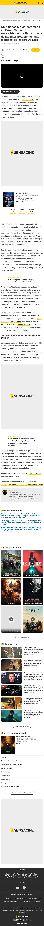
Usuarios (22, 209)
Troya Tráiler (11, 603)
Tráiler (18, 743)
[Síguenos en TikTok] (30, 875)
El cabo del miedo (22, 193)
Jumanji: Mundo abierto (8, 783)
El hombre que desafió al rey (10, 786)
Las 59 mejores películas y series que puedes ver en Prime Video (21, 281)
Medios (13, 209)
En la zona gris (6, 772)
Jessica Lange (20, 201)
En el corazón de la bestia (9, 761)
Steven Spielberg (24, 324)
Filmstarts (18, 898)
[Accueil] (20, 2)
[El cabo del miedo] (8, 199)
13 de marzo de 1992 (32, 195)
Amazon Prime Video (30, 239)
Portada (4, 20)
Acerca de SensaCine (9, 908)
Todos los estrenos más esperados (22, 793)
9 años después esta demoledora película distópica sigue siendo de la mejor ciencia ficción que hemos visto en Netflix (33, 651)
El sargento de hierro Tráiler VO (33, 603)
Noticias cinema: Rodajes (29, 20)
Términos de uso (35, 908)
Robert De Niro (28, 100)
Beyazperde (33, 898)
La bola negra (5, 775)
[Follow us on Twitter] (19, 875)
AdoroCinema (9, 901)
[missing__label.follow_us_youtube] (8, 875)
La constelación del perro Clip (11, 575)
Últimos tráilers (22, 637)
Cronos (3, 757)
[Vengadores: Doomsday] (8, 745)
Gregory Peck (15, 321)
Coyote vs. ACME (6, 768)
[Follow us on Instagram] (24, 875)
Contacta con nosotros (22, 908)
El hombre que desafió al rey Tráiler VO (11, 631)
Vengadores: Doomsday (23, 736)
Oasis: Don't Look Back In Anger (11, 764)
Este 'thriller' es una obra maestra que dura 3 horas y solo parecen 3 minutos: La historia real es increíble (21, 442)
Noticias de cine (17, 20)
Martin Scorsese (27, 198)
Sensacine (31, 209)
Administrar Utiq (20, 910)
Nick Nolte (31, 200)
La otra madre (5, 779)
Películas (9, 20)
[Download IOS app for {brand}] (19, 887)
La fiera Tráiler (33, 631)
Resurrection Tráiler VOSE (32, 575)
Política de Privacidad (8, 910)
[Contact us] (36, 875)
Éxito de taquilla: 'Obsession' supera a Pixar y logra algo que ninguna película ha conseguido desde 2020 (33, 700)
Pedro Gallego (13, 490)
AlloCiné (5, 898)
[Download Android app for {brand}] (25, 887)
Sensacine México (29, 901)
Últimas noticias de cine (22, 726)
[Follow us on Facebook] (13, 875)
